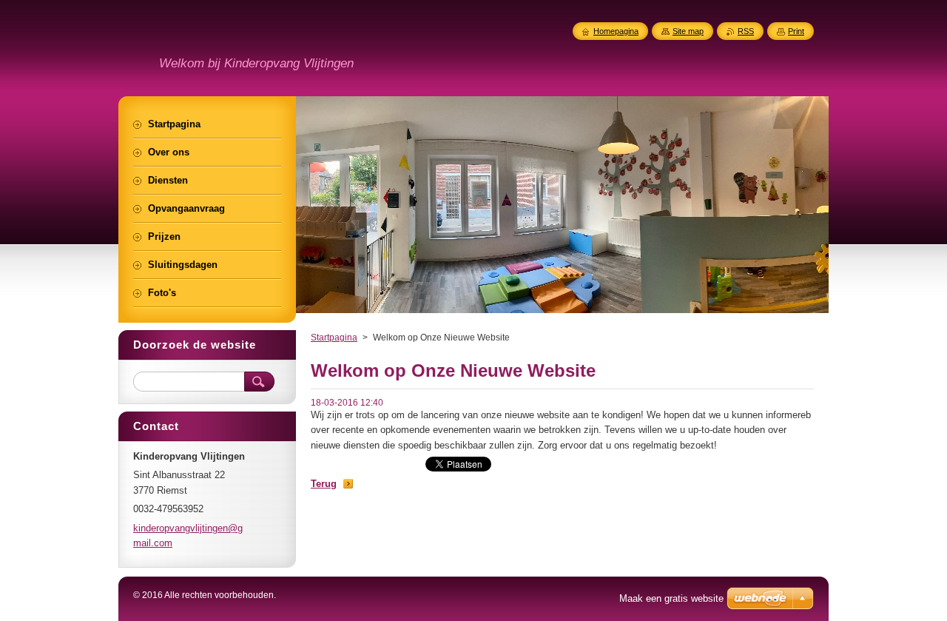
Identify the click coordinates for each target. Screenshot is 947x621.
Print (796, 31)
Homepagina (615, 31)
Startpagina (334, 337)
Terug (324, 483)
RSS (746, 31)
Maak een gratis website (671, 598)
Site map (688, 31)
